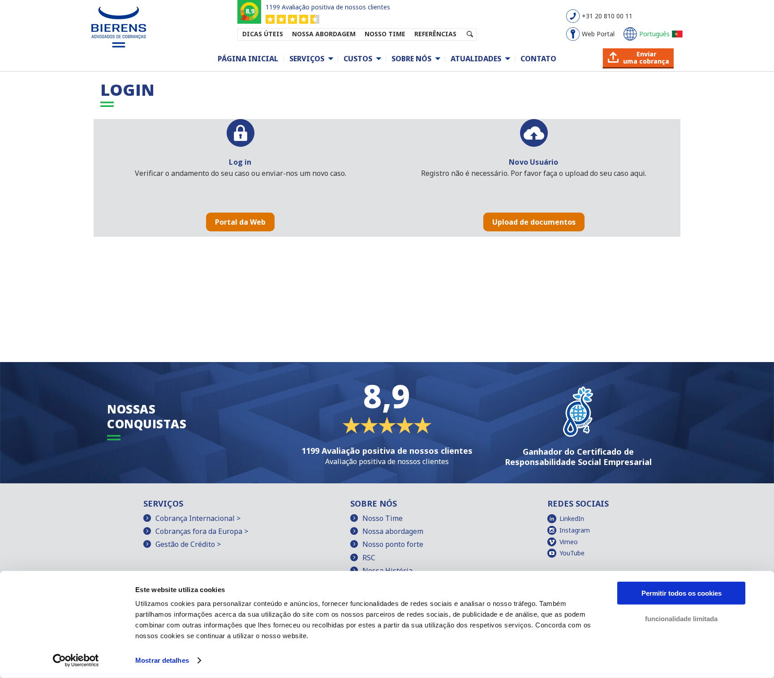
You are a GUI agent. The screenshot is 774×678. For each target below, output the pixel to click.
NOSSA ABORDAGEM (324, 34)
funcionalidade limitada (681, 618)
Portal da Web (240, 222)
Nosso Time (382, 518)
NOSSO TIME (385, 34)
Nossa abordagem (392, 531)
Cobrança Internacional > (198, 518)
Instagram (574, 530)
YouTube (572, 553)
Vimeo (568, 541)
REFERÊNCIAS (435, 34)
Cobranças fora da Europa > (201, 531)
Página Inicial (248, 58)
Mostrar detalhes (162, 660)
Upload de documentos (534, 222)
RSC (368, 558)
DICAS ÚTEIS (262, 34)
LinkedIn (571, 518)
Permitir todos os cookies (681, 593)
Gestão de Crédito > (188, 544)
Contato (538, 58)
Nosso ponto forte (392, 544)
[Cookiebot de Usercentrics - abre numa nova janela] (76, 660)
